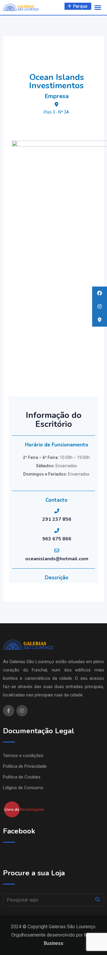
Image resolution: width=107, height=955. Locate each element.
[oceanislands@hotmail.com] (56, 550)
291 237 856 (56, 519)
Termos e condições (23, 755)
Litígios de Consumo (23, 787)
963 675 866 (56, 539)
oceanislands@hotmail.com (56, 559)
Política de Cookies (21, 777)
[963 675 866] (56, 530)
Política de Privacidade (25, 766)
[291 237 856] (56, 511)
